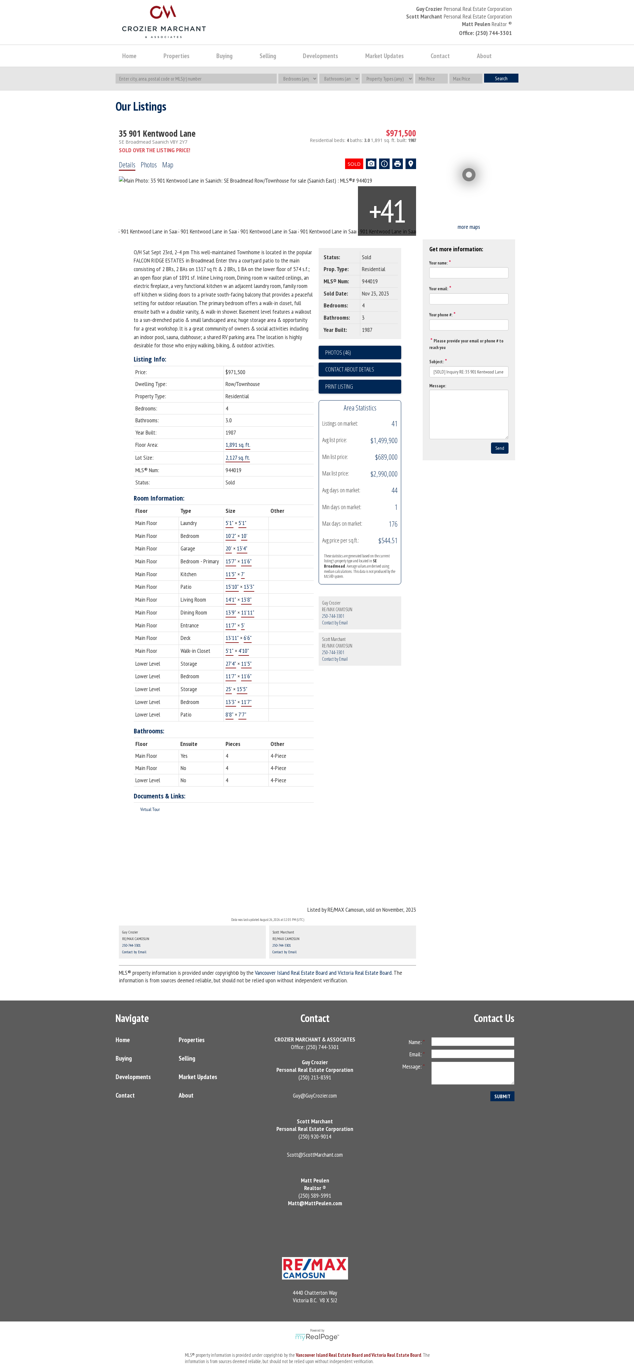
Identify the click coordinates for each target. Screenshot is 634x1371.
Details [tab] (127, 164)
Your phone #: (440, 315)
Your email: (438, 289)
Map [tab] (167, 164)
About (186, 1095)
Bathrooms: (149, 730)
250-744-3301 (333, 616)
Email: (416, 1054)
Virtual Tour (150, 809)
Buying (124, 1058)
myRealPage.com (317, 1337)
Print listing (339, 386)
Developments (133, 1076)
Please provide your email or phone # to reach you (466, 344)
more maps (469, 226)
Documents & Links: (160, 795)
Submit (502, 1096)
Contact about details (349, 369)
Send (499, 448)
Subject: (436, 362)
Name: (416, 1042)
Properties (192, 1040)
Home (129, 56)
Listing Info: (150, 359)
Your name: (438, 263)
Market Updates (198, 1076)
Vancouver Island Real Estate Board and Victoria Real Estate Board (323, 972)
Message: (437, 386)
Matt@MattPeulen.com (315, 1203)
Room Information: (159, 498)
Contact (440, 56)
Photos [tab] (149, 164)
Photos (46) (338, 352)
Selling (187, 1058)
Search (501, 78)
